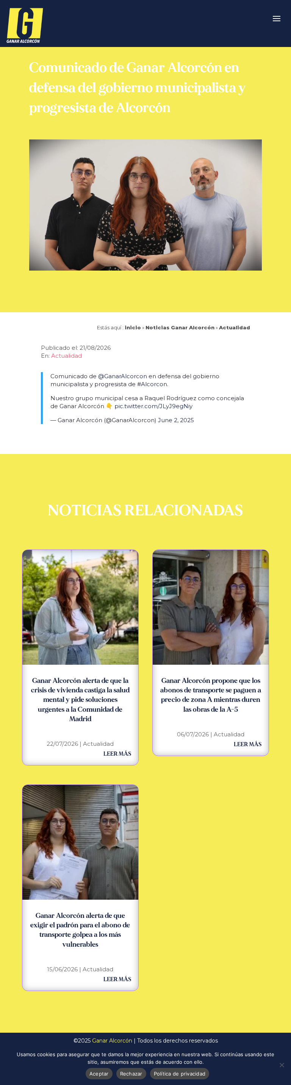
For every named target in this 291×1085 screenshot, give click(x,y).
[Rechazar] (281, 1065)
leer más (117, 754)
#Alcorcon (152, 384)
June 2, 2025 (176, 420)
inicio (133, 327)
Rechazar (131, 1074)
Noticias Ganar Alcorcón (180, 327)
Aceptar (99, 1074)
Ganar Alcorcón (112, 1040)
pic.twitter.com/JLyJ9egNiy (153, 406)
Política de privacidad (180, 1074)
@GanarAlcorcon (122, 376)
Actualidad (234, 327)
